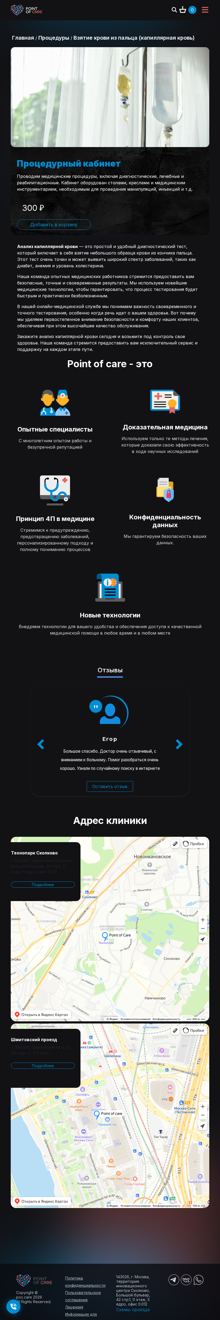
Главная (23, 38)
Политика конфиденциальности (85, 1282)
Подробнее (43, 884)
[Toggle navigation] (205, 10)
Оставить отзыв (109, 786)
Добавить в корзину (54, 224)
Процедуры (53, 38)
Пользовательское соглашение (83, 1296)
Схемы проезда (133, 1309)
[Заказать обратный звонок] (13, 1307)
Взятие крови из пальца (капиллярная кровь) (134, 38)
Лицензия (74, 1307)
